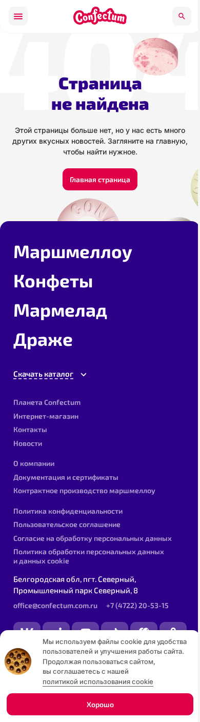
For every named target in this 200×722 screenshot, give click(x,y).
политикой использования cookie (98, 681)
